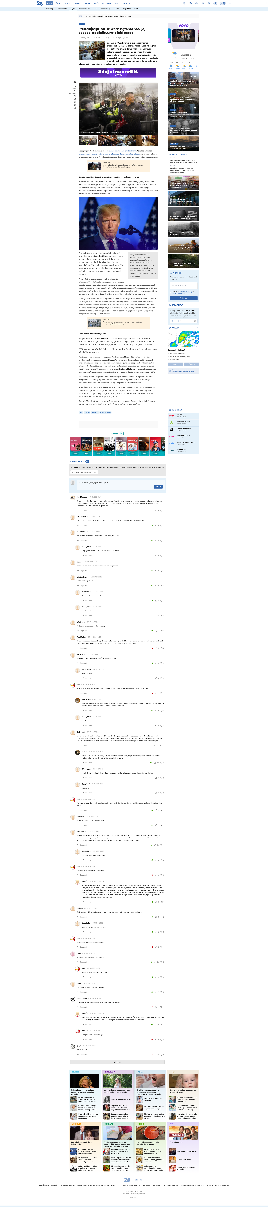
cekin (172, 1072)
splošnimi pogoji (186, 292)
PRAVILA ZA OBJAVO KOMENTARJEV (84, 472)
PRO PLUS (64, 1185)
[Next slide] (154, 132)
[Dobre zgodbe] (184, 3)
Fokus (117, 9)
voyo (172, 1124)
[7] (121, 446)
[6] (109, 446)
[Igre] (190, 3)
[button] (88, 140)
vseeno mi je (174, 360)
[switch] (223, 3)
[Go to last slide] (145, 132)
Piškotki (91, 1185)
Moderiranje (82, 1185)
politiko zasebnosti (178, 293)
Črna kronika (62, 9)
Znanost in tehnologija (102, 9)
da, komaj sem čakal (177, 354)
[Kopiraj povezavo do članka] (75, 108)
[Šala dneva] (194, 321)
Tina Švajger (74, 87)
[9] (143, 446)
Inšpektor (127, 9)
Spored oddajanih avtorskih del (193, 1185)
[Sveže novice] (80, 16)
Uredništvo (55, 1185)
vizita (140, 1072)
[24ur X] (141, 1180)
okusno (141, 1124)
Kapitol (95, 412)
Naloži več (117, 1062)
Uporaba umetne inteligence (218, 1185)
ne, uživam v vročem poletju (180, 357)
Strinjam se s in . (183, 292)
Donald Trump (105, 412)
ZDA (80, 412)
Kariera (72, 1185)
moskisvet (76, 1124)
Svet (136, 9)
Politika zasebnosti (129, 1185)
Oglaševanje (44, 1185)
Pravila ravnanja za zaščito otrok (165, 1185)
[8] (132, 446)
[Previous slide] (159, 433)
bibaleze (75, 1072)
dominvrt (109, 1124)
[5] (98, 446)
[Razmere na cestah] (203, 3)
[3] (75, 446)
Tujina (72, 9)
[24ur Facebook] (136, 1180)
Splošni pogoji (144, 1185)
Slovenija (50, 9)
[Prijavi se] (215, 3)
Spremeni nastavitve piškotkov (108, 1185)
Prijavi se (158, 486)
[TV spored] (197, 3)
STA (75, 90)
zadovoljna (110, 1072)
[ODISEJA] (117, 433)
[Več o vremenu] (196, 66)
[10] (155, 446)
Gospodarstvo (84, 9)
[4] (86, 446)
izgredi (87, 412)
